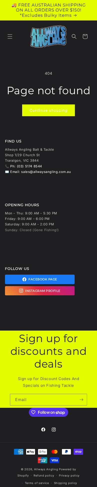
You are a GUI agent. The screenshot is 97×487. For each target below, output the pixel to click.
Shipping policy (65, 483)
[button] (9, 36)
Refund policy (44, 475)
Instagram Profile (42, 291)
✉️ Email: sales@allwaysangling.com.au (38, 172)
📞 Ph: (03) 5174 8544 (23, 166)
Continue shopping (48, 110)
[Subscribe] (81, 400)
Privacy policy (69, 475)
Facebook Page (42, 279)
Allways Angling (46, 469)
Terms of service (37, 483)
